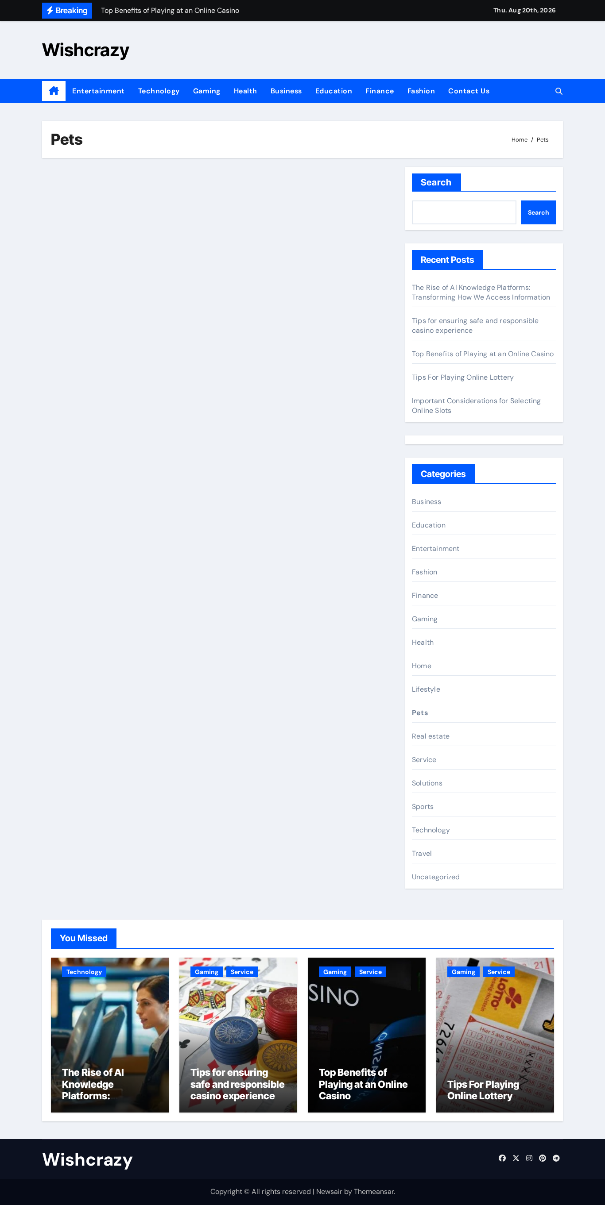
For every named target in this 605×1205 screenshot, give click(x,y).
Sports (423, 806)
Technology (159, 91)
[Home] (54, 91)
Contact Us (468, 91)
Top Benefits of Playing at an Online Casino (483, 353)
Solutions (427, 783)
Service (424, 759)
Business (286, 91)
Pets (420, 712)
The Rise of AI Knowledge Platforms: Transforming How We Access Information (481, 292)
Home (421, 665)
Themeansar (374, 1191)
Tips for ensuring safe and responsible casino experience (237, 1083)
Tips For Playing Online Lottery (463, 377)
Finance (379, 91)
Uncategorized (436, 877)
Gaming (207, 91)
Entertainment (98, 91)
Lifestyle (426, 689)
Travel (422, 853)
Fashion (421, 91)
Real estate (431, 736)
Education (334, 91)
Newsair (329, 1191)
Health (245, 91)
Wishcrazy (85, 50)
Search (436, 182)
